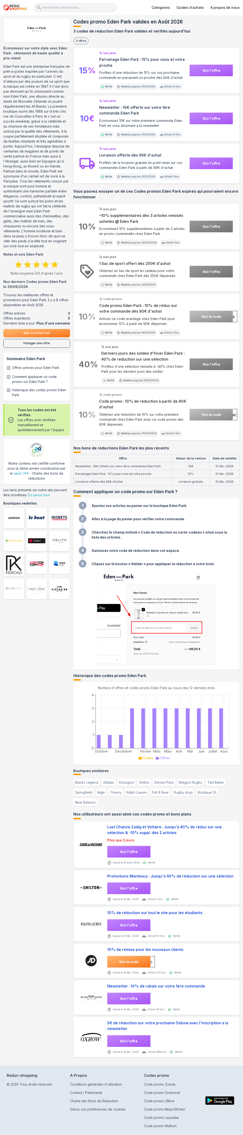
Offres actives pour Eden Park (35, 368)
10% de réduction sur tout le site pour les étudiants (154, 913)
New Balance (85, 802)
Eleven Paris (164, 782)
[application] (156, 726)
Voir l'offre (211, 70)
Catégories (161, 7)
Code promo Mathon (160, 1126)
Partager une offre (36, 343)
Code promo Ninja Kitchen (164, 1109)
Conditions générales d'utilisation (96, 1084)
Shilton (144, 782)
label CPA (21, 473)
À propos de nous (225, 7)
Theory (116, 792)
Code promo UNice (159, 1101)
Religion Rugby (190, 782)
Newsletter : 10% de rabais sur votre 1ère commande (156, 986)
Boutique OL (207, 792)
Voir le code (211, 317)
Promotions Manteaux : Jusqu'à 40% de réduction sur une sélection (170, 876)
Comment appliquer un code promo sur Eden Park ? (34, 379)
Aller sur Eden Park (36, 333)
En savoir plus (39, 495)
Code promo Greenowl (162, 1093)
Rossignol (126, 782)
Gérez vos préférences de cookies (98, 1109)
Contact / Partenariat (86, 1093)
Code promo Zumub (160, 1084)
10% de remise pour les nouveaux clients (145, 949)
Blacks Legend (86, 782)
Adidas (108, 782)
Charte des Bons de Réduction (94, 1101)
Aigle (101, 792)
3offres (80, 41)
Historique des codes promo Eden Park (39, 392)
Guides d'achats (190, 7)
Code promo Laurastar (161, 1118)
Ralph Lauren (136, 792)
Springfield (83, 792)
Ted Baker (215, 782)
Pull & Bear (160, 792)
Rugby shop (183, 792)
